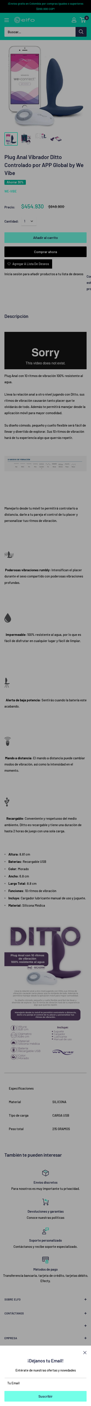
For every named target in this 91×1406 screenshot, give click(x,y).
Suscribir (45, 1396)
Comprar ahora (45, 252)
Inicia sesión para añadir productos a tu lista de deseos (43, 274)
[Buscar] (81, 32)
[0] (83, 20)
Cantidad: (11, 221)
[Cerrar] (85, 1352)
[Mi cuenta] (74, 19)
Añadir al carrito (45, 237)
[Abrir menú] (6, 20)
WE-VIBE (10, 191)
